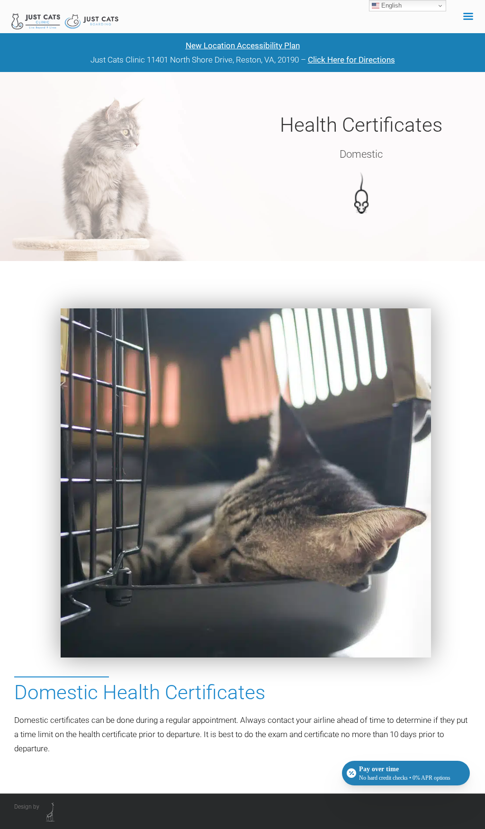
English (390, 5)
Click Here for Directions (351, 59)
